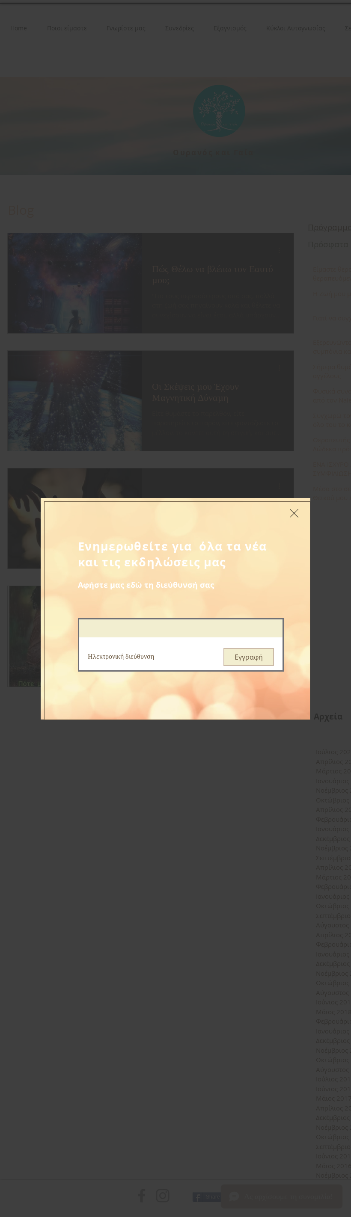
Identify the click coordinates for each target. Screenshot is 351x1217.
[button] (294, 513)
